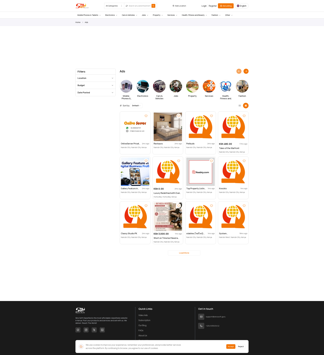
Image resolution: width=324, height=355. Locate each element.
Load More (184, 252)
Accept (231, 346)
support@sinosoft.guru (215, 316)
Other (227, 15)
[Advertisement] (151, 48)
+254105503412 (212, 326)
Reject (241, 346)
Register (213, 5)
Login (204, 5)
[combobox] (114, 5)
